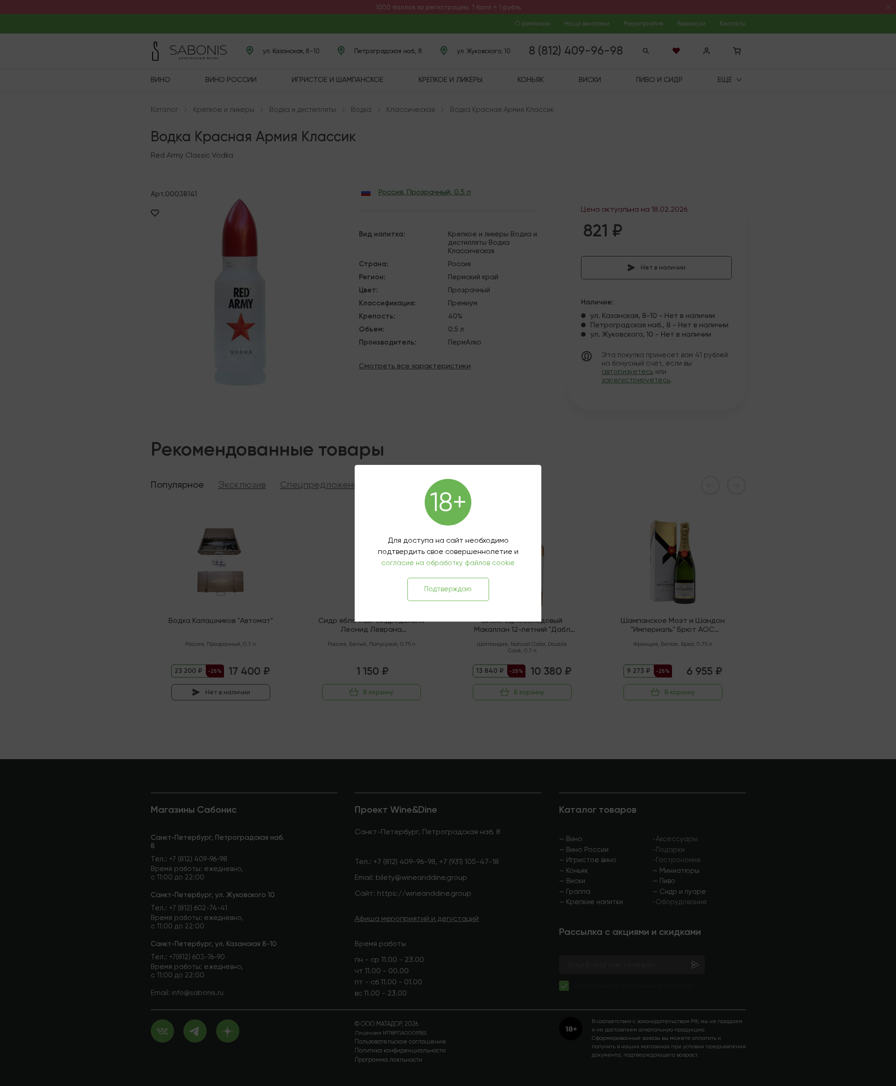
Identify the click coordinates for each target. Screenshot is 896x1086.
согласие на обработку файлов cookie (448, 563)
